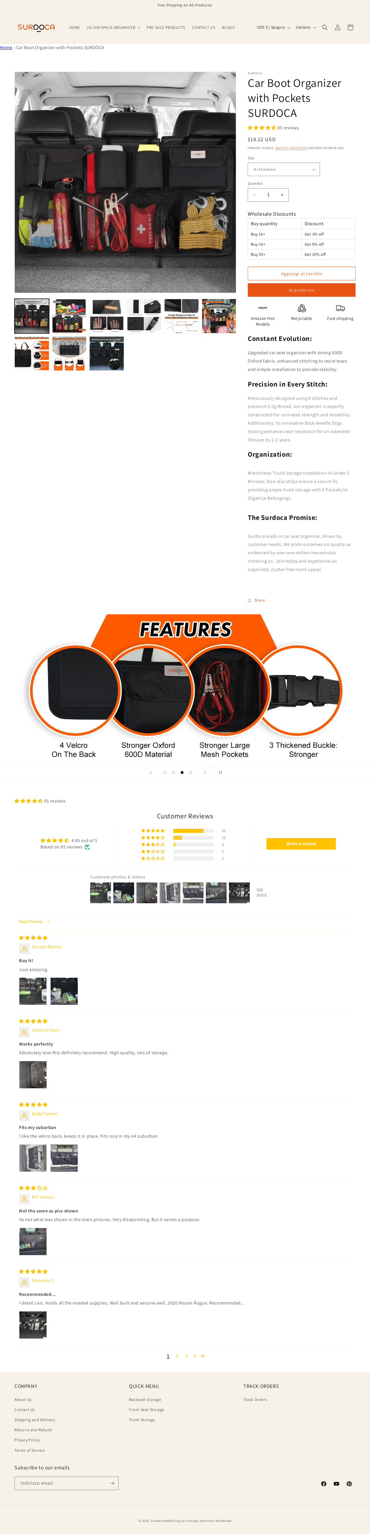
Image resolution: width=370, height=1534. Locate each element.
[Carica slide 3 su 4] (182, 772)
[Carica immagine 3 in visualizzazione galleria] (106, 316)
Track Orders (255, 1399)
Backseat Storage (145, 1399)
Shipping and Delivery (34, 1419)
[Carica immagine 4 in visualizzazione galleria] (144, 316)
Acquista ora (302, 290)
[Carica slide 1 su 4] (164, 772)
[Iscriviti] (112, 1483)
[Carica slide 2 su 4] (173, 772)
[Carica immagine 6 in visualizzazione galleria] (219, 316)
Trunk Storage (142, 1419)
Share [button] (259, 600)
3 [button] (186, 1356)
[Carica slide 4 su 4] (190, 772)
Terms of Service (29, 1450)
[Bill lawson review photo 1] (33, 1241)
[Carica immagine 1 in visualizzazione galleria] (31, 316)
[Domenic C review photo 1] (33, 1325)
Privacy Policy (27, 1439)
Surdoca (156, 1521)
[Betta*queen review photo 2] (64, 1158)
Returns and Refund (33, 1429)
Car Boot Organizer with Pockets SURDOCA (60, 47)
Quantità (255, 183)
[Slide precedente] (150, 772)
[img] (33, 938)
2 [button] (177, 1356)
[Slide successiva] (205, 772)
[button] (113, 27)
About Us (23, 1399)
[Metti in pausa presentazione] (219, 772)
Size (251, 158)
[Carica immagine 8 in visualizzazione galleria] (69, 353)
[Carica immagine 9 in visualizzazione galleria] (106, 353)
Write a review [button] (301, 844)
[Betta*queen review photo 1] (33, 1158)
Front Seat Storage (146, 1409)
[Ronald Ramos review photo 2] (64, 991)
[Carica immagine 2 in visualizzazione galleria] (69, 316)
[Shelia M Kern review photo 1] (33, 1075)
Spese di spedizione (291, 147)
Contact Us (24, 1409)
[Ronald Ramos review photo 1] (33, 991)
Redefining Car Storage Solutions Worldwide (197, 1521)
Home (6, 47)
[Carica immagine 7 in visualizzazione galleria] (31, 353)
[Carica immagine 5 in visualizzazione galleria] (181, 316)
